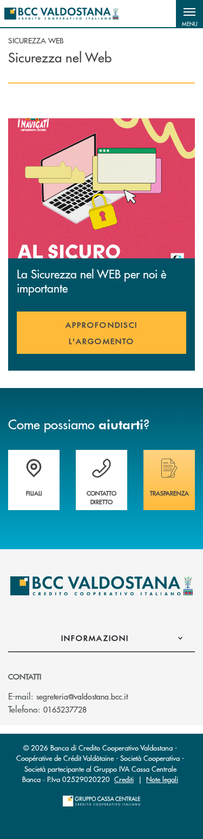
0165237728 (65, 709)
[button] (189, 13)
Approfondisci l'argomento (101, 332)
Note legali (162, 779)
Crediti (124, 779)
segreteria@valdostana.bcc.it (82, 696)
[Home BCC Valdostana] (61, 13)
